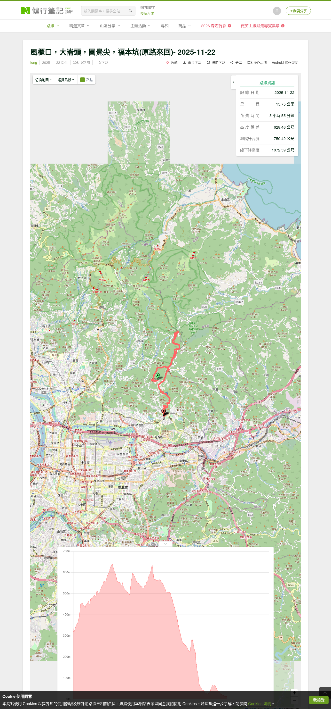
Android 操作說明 (285, 62)
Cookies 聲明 (259, 703)
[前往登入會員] (277, 11)
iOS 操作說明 (257, 62)
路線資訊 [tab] (267, 82)
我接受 (319, 700)
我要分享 (300, 10)
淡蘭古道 (147, 13)
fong (33, 62)
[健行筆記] (46, 10)
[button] (157, 376)
